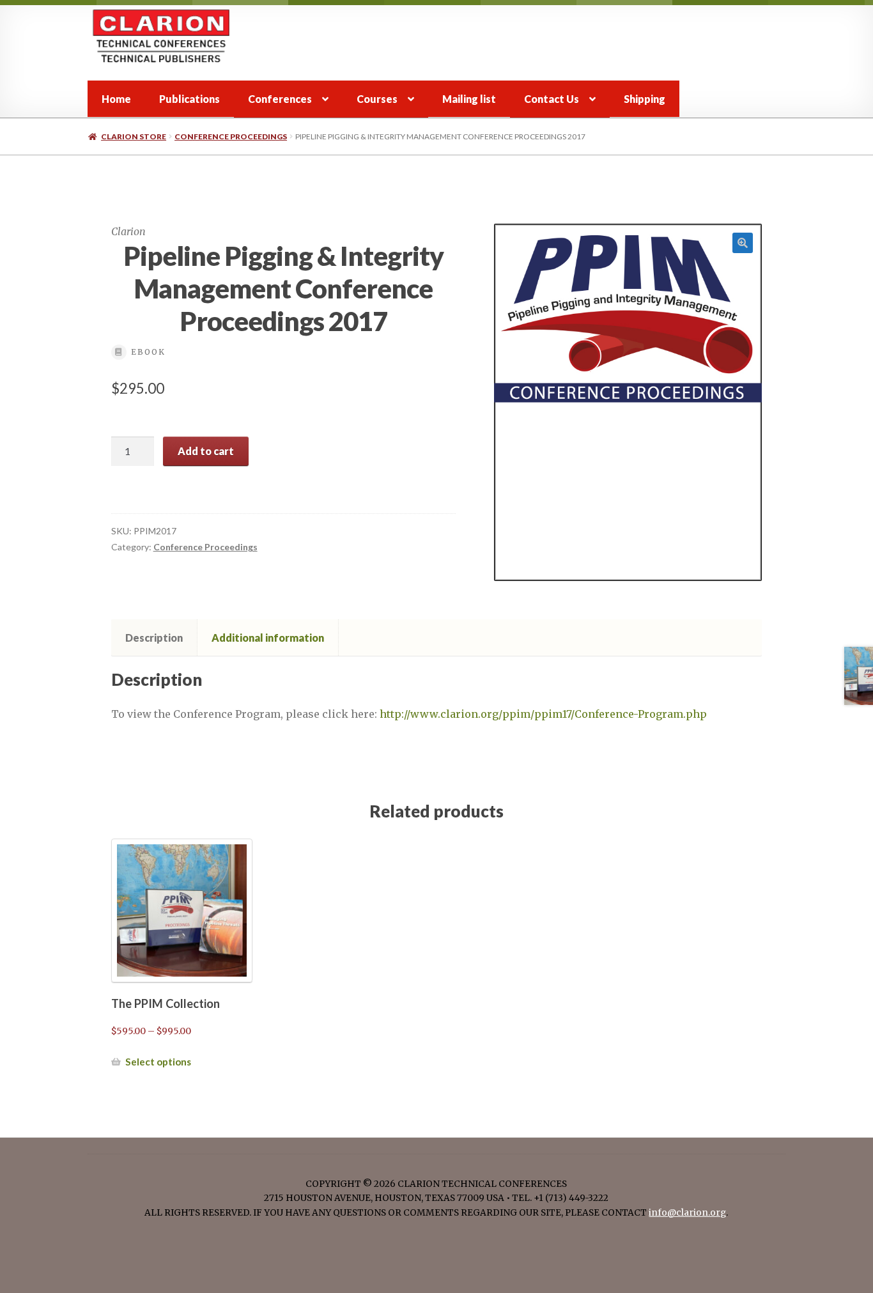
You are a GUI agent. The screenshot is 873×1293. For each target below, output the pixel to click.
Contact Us (551, 99)
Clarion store (133, 136)
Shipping (644, 99)
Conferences (280, 99)
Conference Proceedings (230, 136)
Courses (377, 99)
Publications (189, 99)
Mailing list (469, 99)
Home (116, 99)
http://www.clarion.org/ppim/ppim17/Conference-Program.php (543, 714)
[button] (742, 243)
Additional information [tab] (268, 637)
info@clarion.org (687, 1212)
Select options (158, 1061)
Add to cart (206, 451)
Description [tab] (154, 637)
